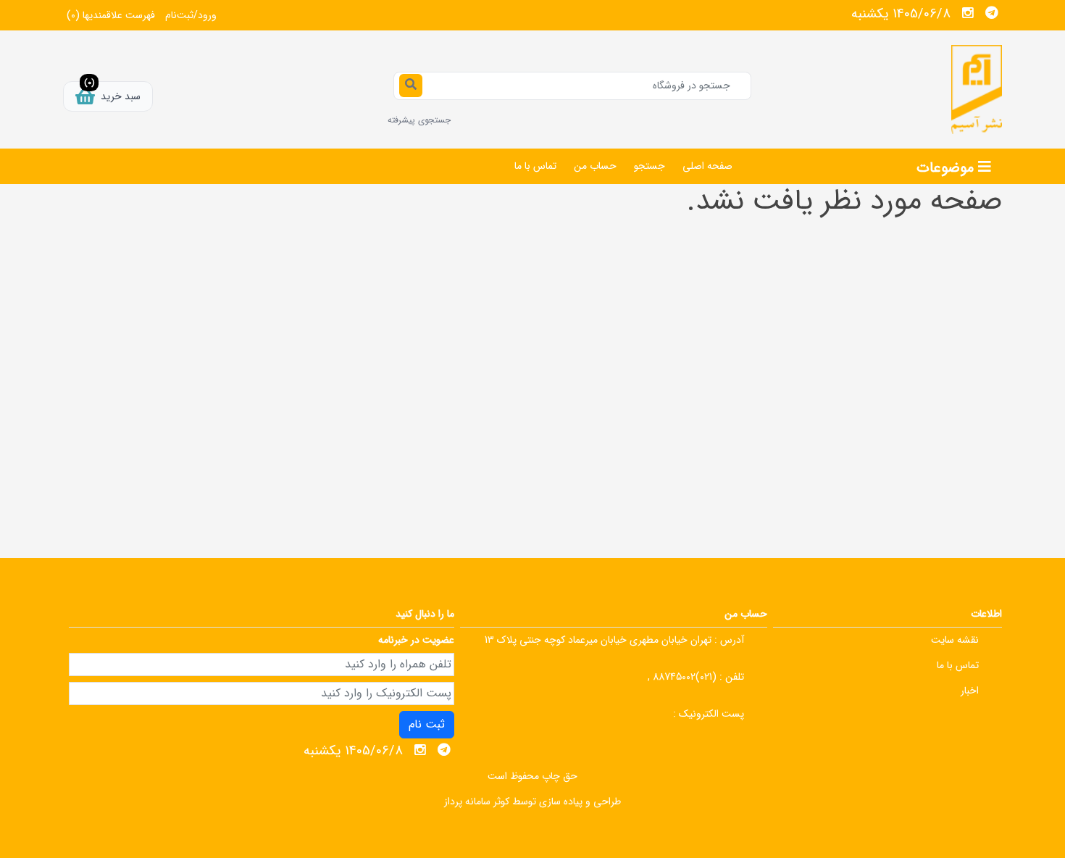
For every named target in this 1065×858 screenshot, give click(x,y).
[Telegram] (991, 13)
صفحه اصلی (707, 166)
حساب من (595, 166)
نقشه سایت (955, 640)
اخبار (970, 691)
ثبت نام (427, 724)
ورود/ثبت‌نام (191, 15)
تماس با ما (535, 166)
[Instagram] (968, 13)
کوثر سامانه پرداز (476, 801)
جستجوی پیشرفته (419, 120)
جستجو (649, 166)
